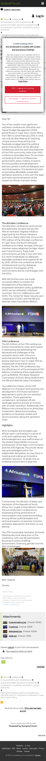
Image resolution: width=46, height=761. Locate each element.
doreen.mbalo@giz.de (12, 604)
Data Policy (23, 81)
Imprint (27, 751)
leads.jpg (13, 636)
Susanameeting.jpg (17, 622)
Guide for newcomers (12, 10)
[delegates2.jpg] (23, 200)
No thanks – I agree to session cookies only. (22, 99)
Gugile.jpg (13, 627)
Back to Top (41, 735)
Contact (25, 748)
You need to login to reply (19, 651)
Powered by (15, 726)
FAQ (13, 748)
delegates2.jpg (15, 631)
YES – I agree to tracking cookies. (23, 89)
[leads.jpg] (23, 321)
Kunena (37, 755)
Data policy (33, 748)
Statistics (19, 746)
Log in (11, 647)
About (18, 748)
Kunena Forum (29, 726)
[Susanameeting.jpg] (23, 561)
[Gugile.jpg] (23, 481)
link (21, 77)
